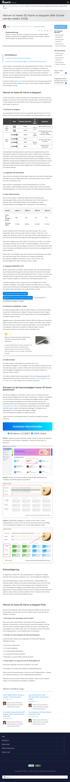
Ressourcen (5, 740)
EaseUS (19, 81)
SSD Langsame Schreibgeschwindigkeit (18, 298)
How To (8, 6)
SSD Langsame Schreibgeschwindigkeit (15, 293)
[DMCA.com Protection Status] (38, 765)
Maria (8, 26)
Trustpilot (5, 758)
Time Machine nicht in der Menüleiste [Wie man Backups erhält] (38, 697)
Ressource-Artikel (18, 6)
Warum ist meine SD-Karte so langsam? (18, 58)
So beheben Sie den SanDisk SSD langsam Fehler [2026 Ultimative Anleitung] (14, 714)
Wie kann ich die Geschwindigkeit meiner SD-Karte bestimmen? (26, 61)
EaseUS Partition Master (10, 406)
